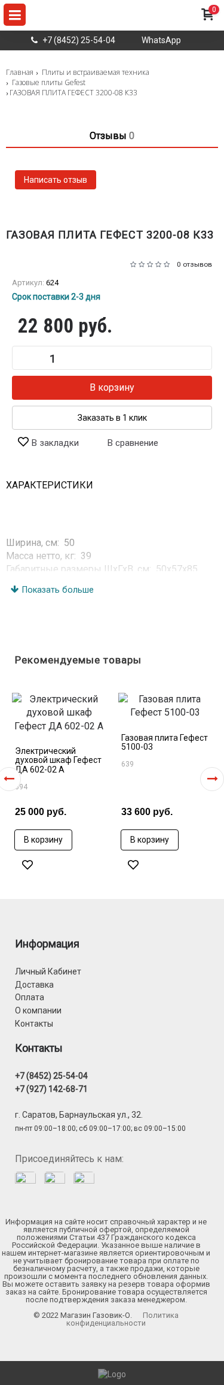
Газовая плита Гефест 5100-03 (164, 742)
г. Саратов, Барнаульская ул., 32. (79, 1115)
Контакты (34, 1023)
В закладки (55, 442)
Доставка (34, 984)
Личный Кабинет (48, 971)
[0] (207, 26)
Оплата (29, 997)
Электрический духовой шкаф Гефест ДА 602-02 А (58, 760)
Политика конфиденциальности (122, 1319)
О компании (38, 1010)
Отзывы (112, 135)
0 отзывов (194, 264)
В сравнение (133, 442)
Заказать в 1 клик (112, 418)
